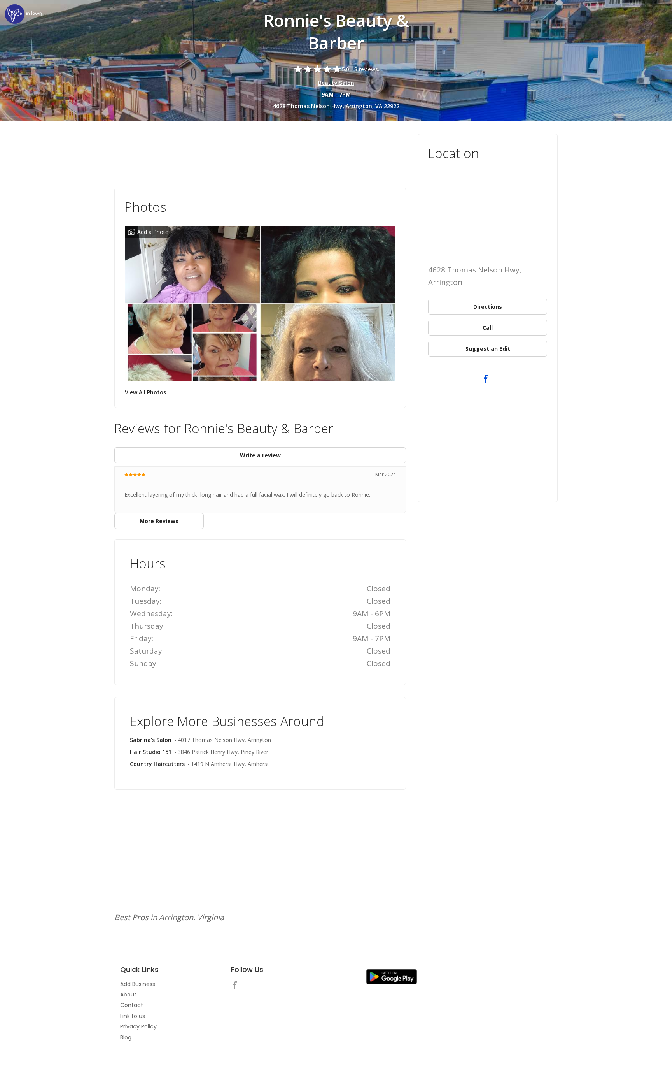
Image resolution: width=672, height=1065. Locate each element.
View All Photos (145, 392)
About (128, 994)
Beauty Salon (336, 82)
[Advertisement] (260, 155)
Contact (131, 1005)
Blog (125, 1037)
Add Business (137, 984)
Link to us (132, 1016)
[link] (23, 14)
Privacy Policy (138, 1026)
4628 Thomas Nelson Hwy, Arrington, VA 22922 (336, 106)
